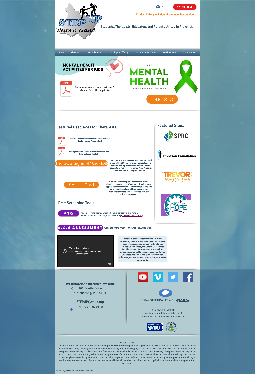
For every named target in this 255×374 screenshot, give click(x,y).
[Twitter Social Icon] (173, 277)
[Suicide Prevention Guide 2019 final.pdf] (62, 151)
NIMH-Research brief (132, 215)
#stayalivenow (131, 238)
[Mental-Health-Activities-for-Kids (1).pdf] (66, 89)
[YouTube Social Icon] (143, 277)
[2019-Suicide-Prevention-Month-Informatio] (62, 141)
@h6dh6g (182, 300)
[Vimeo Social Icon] (158, 277)
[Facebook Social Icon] (188, 277)
